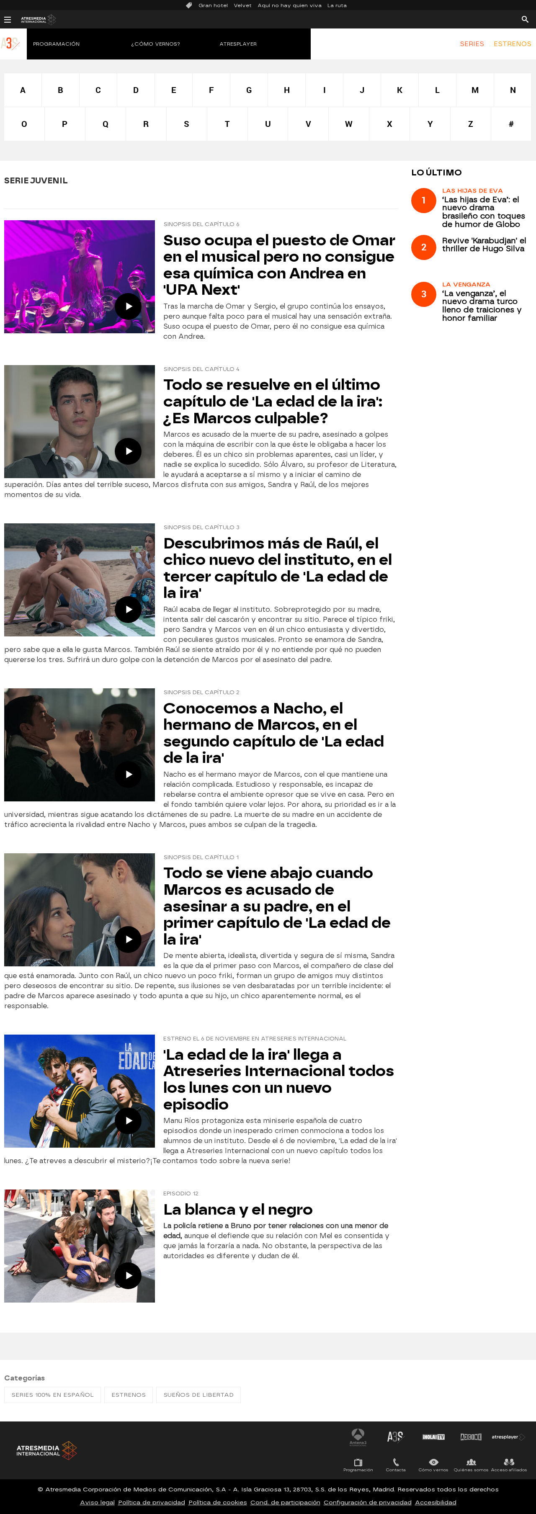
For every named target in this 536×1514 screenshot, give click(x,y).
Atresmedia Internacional (46, 1450)
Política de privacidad (151, 1502)
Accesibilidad (435, 1502)
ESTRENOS (512, 44)
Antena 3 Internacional (358, 1437)
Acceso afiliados (509, 1470)
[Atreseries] (11, 52)
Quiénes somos (471, 1470)
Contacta (396, 1470)
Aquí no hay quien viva (290, 5)
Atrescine (471, 1437)
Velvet (243, 5)
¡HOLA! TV (433, 1437)
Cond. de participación (285, 1502)
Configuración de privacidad (368, 1502)
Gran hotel (213, 5)
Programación (56, 44)
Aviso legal (97, 1502)
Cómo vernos (433, 1470)
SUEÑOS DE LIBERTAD (198, 1394)
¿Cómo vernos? (155, 44)
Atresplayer (238, 44)
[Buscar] (525, 19)
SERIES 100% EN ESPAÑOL (52, 1394)
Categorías (24, 1378)
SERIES (472, 44)
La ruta (337, 5)
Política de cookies (217, 1502)
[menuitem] (472, 43)
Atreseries (395, 1437)
